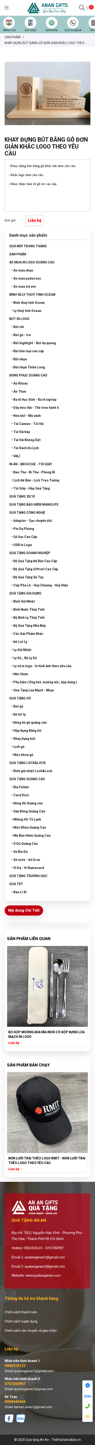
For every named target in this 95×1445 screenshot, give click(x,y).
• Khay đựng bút (23, 738)
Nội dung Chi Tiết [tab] (24, 910)
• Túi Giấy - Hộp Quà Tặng (31, 488)
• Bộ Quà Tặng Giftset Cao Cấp (35, 569)
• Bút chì (18, 327)
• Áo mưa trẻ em (24, 286)
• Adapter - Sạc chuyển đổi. (32, 520)
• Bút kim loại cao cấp (28, 351)
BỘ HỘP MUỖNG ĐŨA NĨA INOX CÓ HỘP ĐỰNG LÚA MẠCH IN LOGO (46, 1034)
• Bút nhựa (19, 359)
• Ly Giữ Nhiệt (21, 650)
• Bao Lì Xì (19, 892)
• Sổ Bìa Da (20, 852)
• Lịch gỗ (18, 747)
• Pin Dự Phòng (23, 529)
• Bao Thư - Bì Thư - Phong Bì (33, 472)
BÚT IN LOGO (19, 319)
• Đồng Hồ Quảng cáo (27, 803)
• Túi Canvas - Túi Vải (28, 424)
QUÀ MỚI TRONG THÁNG (28, 246)
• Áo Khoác (20, 383)
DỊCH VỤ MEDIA (73, 30)
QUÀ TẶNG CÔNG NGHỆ (27, 512)
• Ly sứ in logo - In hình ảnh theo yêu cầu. (42, 666)
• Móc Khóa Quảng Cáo (29, 827)
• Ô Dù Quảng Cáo (25, 843)
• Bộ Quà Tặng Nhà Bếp (29, 625)
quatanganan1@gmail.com (45, 1257)
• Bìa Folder (20, 787)
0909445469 (15, 1402)
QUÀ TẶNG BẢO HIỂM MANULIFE (34, 504)
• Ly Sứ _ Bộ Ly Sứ (24, 658)
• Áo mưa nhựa (22, 270)
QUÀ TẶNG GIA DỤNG (25, 593)
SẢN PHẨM (52, 30)
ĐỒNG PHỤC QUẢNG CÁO (28, 375)
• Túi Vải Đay (21, 432)
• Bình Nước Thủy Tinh (28, 609)
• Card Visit (20, 795)
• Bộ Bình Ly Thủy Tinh (28, 617)
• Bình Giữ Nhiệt (23, 601)
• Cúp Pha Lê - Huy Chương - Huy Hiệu (40, 585)
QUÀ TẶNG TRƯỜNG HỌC (28, 876)
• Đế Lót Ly (19, 642)
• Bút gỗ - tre (21, 335)
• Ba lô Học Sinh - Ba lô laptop (34, 399)
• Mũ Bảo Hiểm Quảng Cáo (31, 835)
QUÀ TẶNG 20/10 (22, 496)
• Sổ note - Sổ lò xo (26, 860)
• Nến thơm (20, 674)
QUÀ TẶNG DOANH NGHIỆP (29, 553)
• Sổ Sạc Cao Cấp (24, 537)
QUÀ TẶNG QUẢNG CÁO (27, 779)
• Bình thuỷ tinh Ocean (28, 303)
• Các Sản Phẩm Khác (27, 634)
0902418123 (15, 1366)
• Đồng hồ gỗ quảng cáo (29, 722)
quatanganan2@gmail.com (45, 1266)
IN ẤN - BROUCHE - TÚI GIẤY (30, 464)
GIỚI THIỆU (30, 30)
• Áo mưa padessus (26, 278)
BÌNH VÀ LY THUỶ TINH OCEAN (32, 294)
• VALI (16, 456)
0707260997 (15, 1384)
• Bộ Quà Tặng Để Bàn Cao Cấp (34, 561)
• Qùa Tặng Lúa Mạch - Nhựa (33, 690)
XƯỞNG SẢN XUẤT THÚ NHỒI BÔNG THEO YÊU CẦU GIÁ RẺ (47, 1160)
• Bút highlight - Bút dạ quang (34, 343)
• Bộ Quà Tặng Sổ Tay (27, 577)
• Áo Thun (19, 391)
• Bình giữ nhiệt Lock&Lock (32, 771)
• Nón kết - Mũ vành (26, 416)
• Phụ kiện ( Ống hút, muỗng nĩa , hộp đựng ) (44, 682)
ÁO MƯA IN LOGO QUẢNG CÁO (31, 262)
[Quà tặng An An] (47, 7)
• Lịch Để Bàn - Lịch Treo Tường (35, 480)
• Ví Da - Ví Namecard (28, 868)
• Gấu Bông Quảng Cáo (28, 811)
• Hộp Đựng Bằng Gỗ (26, 730)
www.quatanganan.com (43, 1275)
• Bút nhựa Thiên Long (28, 367)
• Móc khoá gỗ (22, 755)
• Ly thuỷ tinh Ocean (26, 311)
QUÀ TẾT (16, 884)
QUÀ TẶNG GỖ (20, 698)
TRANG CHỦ (9, 30)
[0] (87, 8)
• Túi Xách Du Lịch (25, 448)
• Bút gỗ (17, 706)
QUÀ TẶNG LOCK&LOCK (27, 763)
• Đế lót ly (19, 714)
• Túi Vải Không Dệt (26, 440)
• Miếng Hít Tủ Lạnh (26, 819)
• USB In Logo (22, 545)
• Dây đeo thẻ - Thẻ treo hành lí (35, 407)
